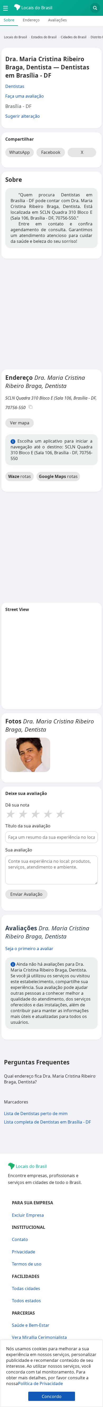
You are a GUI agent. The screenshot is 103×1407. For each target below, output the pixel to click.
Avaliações (57, 19)
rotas (19, 476)
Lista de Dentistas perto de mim (36, 1113)
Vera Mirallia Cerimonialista (39, 1337)
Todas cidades (26, 1288)
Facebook (50, 152)
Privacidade (23, 1252)
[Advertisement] (51, 314)
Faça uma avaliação (24, 96)
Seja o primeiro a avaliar (29, 948)
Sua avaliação (18, 850)
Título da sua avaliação (27, 826)
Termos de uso (26, 1264)
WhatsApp (19, 152)
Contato (20, 1239)
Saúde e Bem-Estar (30, 1325)
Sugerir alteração (22, 116)
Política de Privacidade (40, 1383)
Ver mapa (19, 423)
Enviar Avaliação (26, 894)
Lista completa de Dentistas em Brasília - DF (47, 1122)
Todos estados (26, 1301)
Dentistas (14, 86)
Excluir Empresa (28, 1215)
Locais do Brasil (36, 8)
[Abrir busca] (95, 8)
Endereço (31, 19)
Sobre (9, 19)
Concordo (52, 1396)
